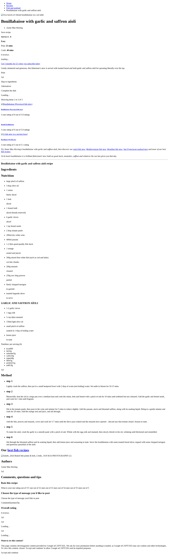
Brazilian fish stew (114, 149)
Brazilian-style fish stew (8, 139)
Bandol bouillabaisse (7, 124)
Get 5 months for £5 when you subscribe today (20, 64)
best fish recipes (18, 450)
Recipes (9, 5)
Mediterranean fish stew (96, 149)
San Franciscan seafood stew (135, 149)
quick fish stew (79, 149)
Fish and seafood (13, 8)
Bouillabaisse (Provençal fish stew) (12, 109)
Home (8, 3)
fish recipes (5, 152)
